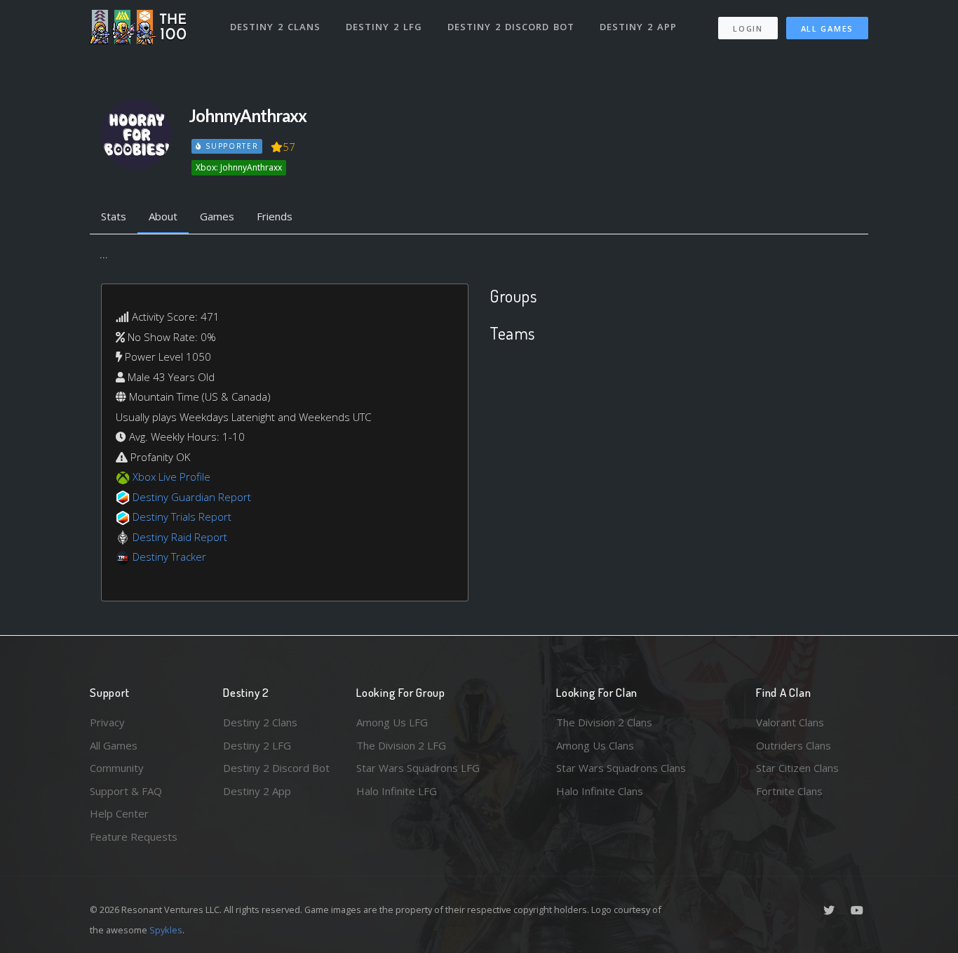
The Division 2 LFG (401, 745)
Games (217, 216)
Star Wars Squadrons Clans (621, 768)
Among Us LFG (392, 722)
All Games (827, 28)
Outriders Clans (793, 745)
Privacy (107, 722)
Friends (274, 216)
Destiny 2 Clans (275, 26)
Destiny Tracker (169, 556)
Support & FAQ (126, 791)
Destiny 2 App (638, 26)
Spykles (165, 930)
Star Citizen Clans (797, 768)
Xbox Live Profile (171, 476)
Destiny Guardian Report (192, 497)
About (163, 216)
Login (748, 28)
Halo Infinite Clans (599, 791)
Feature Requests (133, 836)
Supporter (230, 146)
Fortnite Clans (789, 791)
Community (117, 768)
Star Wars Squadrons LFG (418, 768)
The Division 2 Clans (604, 722)
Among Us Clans (595, 745)
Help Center (119, 813)
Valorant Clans (790, 722)
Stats (113, 216)
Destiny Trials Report (182, 516)
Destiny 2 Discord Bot (510, 26)
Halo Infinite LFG (396, 791)
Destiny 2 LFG (384, 26)
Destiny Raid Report (180, 537)
